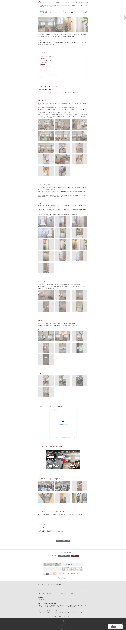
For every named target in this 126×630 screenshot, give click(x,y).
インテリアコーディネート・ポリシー (45, 585)
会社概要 (63, 585)
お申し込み (75, 555)
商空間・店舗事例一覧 (68, 5)
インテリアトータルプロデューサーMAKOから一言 (49, 75)
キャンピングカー (74, 593)
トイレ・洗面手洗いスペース (45, 60)
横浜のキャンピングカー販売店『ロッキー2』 (46, 534)
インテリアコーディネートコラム (80, 612)
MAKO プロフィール (56, 585)
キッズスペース (43, 62)
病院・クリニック (41, 593)
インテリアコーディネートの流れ (51, 612)
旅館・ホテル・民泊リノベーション (52, 593)
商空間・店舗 (73, 591)
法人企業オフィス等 (81, 591)
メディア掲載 (86, 2)
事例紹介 (67, 2)
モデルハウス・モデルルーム (64, 591)
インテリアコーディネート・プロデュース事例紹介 (57, 5)
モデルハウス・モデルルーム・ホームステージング (78, 605)
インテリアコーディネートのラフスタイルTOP (44, 5)
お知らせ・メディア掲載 (62, 616)
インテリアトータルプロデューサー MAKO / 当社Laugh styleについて (51, 584)
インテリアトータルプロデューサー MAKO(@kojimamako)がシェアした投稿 (63, 437)
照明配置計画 (42, 64)
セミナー (64, 606)
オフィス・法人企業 (45, 605)
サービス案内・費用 (79, 2)
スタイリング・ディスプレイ (52, 591)
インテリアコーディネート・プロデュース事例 (47, 590)
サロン (40, 591)
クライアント (42, 77)
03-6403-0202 (53, 555)
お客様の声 (72, 2)
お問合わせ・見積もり (65, 555)
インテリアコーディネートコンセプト (47, 56)
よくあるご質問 (41, 612)
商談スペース (42, 58)
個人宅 (45, 591)
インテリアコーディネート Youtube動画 (47, 71)
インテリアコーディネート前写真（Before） (48, 73)
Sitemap (69, 616)
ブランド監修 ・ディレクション (55, 606)
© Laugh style (63, 629)
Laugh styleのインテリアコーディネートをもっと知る (48, 610)
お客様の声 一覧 (41, 599)
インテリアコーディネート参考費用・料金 (65, 612)
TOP (55, 616)
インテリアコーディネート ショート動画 (47, 69)
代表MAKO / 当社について (60, 2)
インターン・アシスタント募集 (72, 585)
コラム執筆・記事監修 (71, 606)
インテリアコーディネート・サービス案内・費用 (47, 603)
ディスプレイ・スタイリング (43, 606)
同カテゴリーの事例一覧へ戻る (63, 540)
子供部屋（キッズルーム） (65, 593)
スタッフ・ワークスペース (45, 66)
